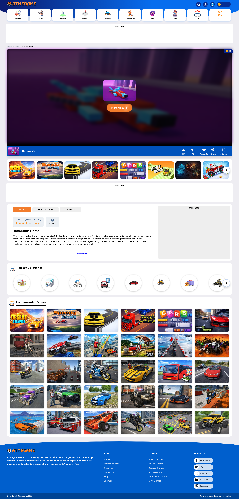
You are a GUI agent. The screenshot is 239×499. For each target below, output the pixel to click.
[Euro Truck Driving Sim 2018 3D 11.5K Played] (27, 396)
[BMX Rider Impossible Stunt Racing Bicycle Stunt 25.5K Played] (101, 345)
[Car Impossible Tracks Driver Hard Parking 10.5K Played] (27, 422)
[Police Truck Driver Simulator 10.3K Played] (138, 396)
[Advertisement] (119, 35)
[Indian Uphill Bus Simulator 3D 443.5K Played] (175, 371)
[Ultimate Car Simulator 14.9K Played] (175, 396)
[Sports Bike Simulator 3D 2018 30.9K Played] (101, 371)
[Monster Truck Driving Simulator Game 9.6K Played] (212, 422)
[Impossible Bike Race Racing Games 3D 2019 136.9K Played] (175, 345)
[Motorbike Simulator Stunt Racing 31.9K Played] (27, 371)
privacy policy (225, 496)
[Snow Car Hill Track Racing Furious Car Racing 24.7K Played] (212, 320)
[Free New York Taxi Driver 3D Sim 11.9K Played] (138, 371)
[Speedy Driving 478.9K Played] (64, 320)
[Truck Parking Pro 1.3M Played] (138, 320)
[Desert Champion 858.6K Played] (27, 320)
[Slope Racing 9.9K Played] (212, 345)
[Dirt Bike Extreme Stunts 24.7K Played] (212, 396)
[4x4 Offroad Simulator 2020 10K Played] (101, 396)
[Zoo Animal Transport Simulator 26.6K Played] (138, 345)
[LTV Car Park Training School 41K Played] (175, 422)
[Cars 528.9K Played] (175, 320)
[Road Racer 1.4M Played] (101, 320)
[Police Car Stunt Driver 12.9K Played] (212, 371)
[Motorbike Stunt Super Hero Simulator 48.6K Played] (138, 422)
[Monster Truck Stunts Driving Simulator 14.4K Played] (64, 396)
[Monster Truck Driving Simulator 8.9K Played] (101, 422)
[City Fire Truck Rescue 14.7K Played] (64, 422)
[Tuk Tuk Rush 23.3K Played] (27, 345)
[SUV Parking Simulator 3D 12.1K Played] (64, 371)
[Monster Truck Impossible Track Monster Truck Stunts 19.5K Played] (64, 345)
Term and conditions (209, 496)
